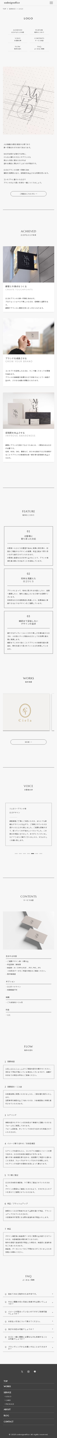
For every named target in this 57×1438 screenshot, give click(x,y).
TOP (6, 1381)
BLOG (6, 1415)
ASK (8, 1015)
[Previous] (9, 712)
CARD (8, 1400)
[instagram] (28, 1371)
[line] (35, 1371)
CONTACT (8, 1421)
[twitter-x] (22, 1371)
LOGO (8, 1396)
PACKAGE (10, 1404)
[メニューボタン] (51, 3)
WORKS (7, 1386)
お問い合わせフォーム (14, 1069)
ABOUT (7, 1409)
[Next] (48, 712)
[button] (16, 853)
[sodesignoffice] (12, 3)
